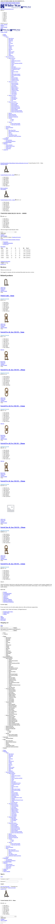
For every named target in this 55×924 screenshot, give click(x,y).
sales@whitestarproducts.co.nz (7, 9)
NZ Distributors (6, 594)
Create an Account (12, 887)
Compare (2, 234)
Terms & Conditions (7, 599)
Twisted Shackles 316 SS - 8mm (8, 174)
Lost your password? (5, 886)
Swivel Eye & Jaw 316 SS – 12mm (13, 564)
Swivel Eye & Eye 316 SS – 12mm (13, 406)
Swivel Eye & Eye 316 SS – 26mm (13, 443)
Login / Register (6, 871)
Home (2, 163)
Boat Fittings (9, 163)
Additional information (8, 243)
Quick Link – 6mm (7, 296)
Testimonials (6, 598)
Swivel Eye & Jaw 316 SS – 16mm (13, 481)
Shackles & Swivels (24, 163)
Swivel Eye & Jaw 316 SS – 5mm (12, 332)
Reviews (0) (5, 244)
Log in (2, 884)
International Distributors (8, 601)
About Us (5, 597)
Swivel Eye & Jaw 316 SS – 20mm (13, 370)
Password (3, 881)
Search (15, 627)
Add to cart (3, 233)
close (2, 625)
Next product (3, 189)
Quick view (3, 288)
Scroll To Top (3, 889)
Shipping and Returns (7, 600)
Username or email (5, 879)
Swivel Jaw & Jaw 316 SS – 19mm (13, 527)
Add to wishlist (4, 236)
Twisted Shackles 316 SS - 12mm (8, 199)
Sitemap (5, 614)
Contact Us (5, 595)
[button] (3, 287)
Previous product (4, 164)
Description (5, 241)
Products (5, 163)
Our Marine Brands (7, 593)
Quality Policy (6, 612)
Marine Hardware (16, 163)
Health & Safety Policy (8, 611)
